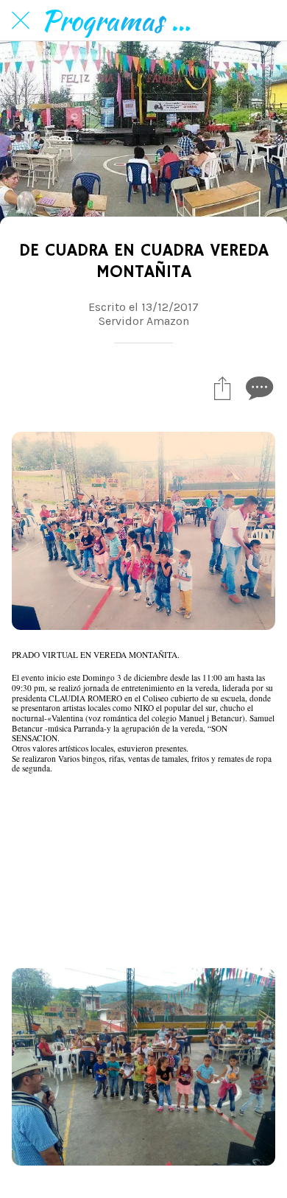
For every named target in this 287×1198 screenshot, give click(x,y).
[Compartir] (222, 387)
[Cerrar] (20, 20)
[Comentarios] (257, 387)
